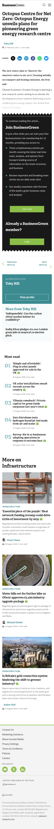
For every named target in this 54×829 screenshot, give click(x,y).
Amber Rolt (10, 704)
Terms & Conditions (12, 748)
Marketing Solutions (12, 734)
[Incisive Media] (7, 795)
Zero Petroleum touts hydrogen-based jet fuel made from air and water (30, 420)
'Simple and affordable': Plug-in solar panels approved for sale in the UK (27, 368)
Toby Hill (8, 43)
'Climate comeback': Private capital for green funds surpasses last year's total (29, 403)
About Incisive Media (13, 739)
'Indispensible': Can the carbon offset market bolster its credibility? (24, 316)
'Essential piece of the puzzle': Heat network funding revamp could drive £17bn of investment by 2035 (26, 515)
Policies (6, 753)
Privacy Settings (10, 744)
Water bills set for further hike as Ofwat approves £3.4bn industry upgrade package (24, 597)
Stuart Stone (13, 540)
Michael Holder (15, 622)
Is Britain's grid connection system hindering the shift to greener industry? (24, 679)
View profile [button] (27, 297)
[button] (44, 5)
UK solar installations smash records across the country (30, 386)
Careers (6, 758)
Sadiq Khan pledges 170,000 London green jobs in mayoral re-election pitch (27, 332)
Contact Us (8, 729)
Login (27, 241)
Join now (27, 209)
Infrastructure (11, 506)
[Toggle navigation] (49, 5)
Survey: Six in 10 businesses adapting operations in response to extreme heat (29, 437)
